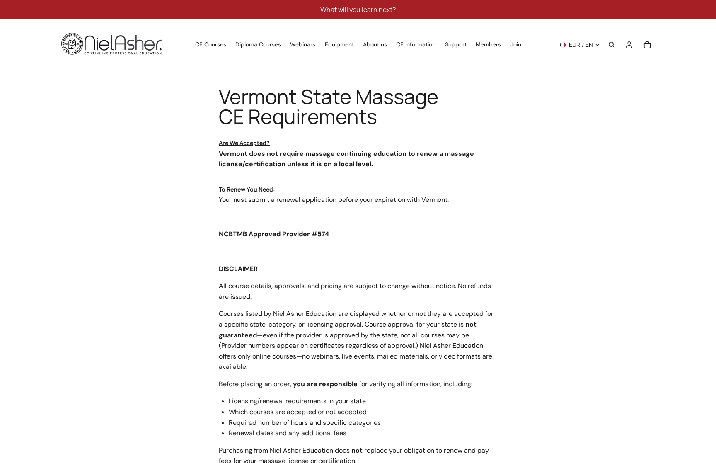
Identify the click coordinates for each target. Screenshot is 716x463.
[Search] (611, 45)
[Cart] (647, 45)
